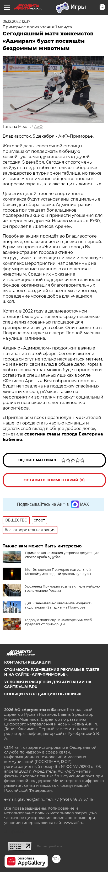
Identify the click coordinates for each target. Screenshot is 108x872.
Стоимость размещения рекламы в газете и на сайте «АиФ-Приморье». (51, 672)
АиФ (38, 126)
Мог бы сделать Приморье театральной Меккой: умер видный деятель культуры (58, 572)
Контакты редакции (27, 662)
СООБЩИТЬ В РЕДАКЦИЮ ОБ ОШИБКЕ (43, 694)
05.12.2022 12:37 (16, 21)
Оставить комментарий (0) (54, 480)
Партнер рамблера (49, 846)
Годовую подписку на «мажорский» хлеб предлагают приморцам (58, 622)
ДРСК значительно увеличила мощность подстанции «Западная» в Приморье (58, 605)
